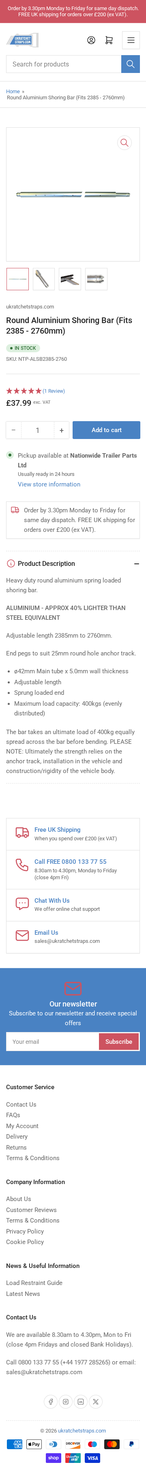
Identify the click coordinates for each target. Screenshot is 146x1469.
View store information (49, 484)
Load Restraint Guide (34, 1283)
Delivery (17, 1136)
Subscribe (118, 1041)
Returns (16, 1147)
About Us (18, 1199)
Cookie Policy (25, 1242)
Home (13, 91)
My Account (22, 1126)
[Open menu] (131, 40)
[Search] (131, 64)
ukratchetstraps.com (30, 307)
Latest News (23, 1294)
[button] (73, 391)
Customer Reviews (31, 1210)
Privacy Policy (25, 1231)
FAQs (13, 1115)
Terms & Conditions (33, 1158)
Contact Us (21, 1104)
